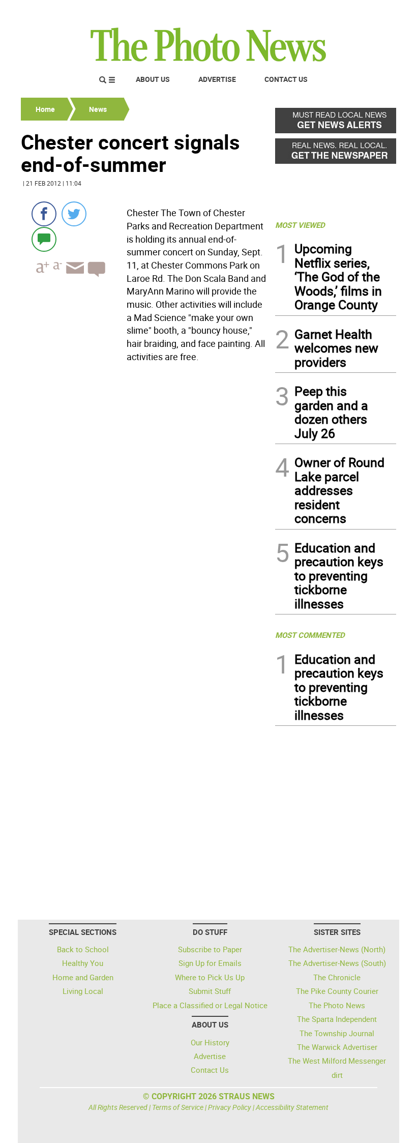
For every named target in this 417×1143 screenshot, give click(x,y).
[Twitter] (74, 213)
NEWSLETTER (314, 12)
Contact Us (286, 79)
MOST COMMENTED (310, 635)
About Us (153, 79)
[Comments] (44, 238)
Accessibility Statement (292, 1107)
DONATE (371, 12)
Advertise (217, 79)
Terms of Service (177, 1107)
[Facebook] (44, 213)
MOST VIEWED (300, 225)
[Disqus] (145, 506)
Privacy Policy (229, 1107)
